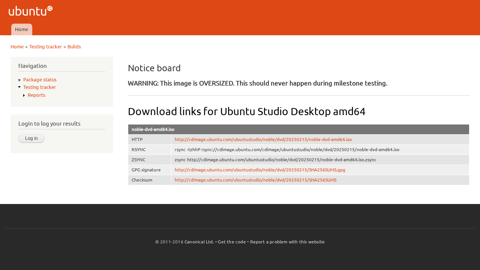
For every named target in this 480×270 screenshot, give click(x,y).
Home (21, 29)
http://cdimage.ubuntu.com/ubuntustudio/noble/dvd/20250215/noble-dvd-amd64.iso (263, 139)
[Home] (31, 12)
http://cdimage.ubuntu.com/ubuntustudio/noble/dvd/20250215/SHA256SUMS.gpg (260, 169)
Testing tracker (45, 46)
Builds (74, 46)
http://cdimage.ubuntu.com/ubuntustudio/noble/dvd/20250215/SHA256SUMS (255, 179)
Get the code (232, 241)
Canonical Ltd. (199, 241)
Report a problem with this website (287, 241)
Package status (40, 79)
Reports (36, 95)
